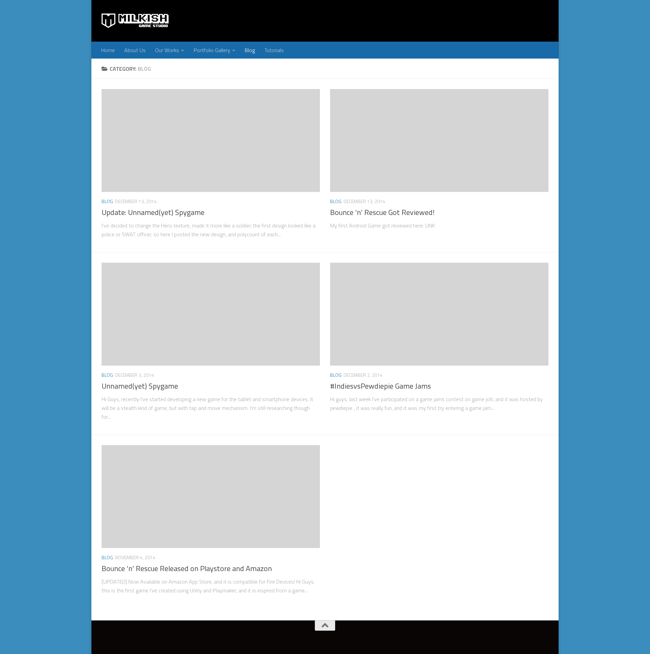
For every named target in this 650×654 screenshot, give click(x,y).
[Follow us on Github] (301, 639)
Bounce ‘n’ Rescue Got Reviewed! (382, 212)
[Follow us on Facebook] (264, 639)
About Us (135, 50)
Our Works (167, 50)
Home (108, 50)
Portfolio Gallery (212, 50)
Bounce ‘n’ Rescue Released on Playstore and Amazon (187, 568)
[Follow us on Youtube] (276, 639)
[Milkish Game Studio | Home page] (136, 21)
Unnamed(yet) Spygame (140, 386)
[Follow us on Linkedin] (289, 639)
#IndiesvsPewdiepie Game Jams (380, 386)
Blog (250, 50)
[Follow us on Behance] (313, 639)
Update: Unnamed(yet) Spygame (153, 212)
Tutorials (274, 50)
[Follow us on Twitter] (252, 639)
